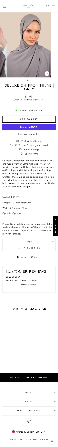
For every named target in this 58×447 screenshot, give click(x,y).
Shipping (18, 99)
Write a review (29, 284)
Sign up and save (28, 410)
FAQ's (29, 242)
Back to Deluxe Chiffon (31, 377)
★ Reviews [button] (55, 226)
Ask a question (29, 248)
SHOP (28, 392)
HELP (28, 401)
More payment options (29, 134)
